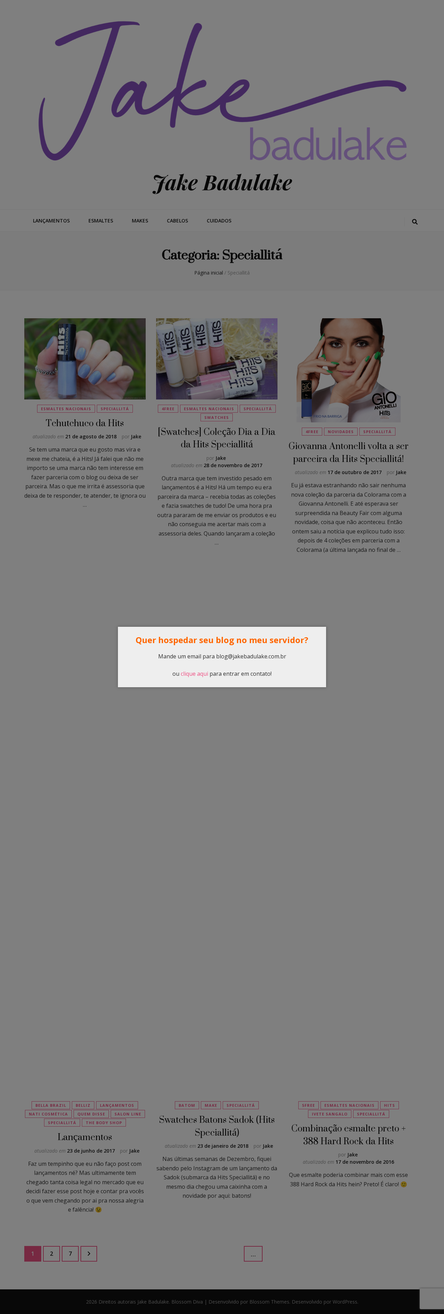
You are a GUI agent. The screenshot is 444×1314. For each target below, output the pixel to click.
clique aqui (194, 673)
